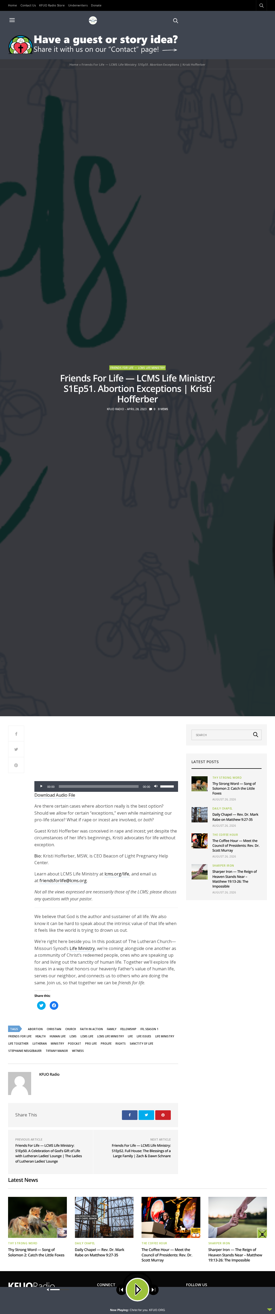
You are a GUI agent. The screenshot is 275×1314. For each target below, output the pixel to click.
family (111, 1029)
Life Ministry (82, 948)
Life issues (144, 1036)
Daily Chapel (222, 808)
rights (120, 1043)
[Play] (41, 786)
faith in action (91, 1029)
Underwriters (78, 5)
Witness (78, 1051)
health (40, 1036)
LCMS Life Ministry (110, 1036)
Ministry (57, 1043)
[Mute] (156, 786)
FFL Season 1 (149, 1029)
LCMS (73, 1036)
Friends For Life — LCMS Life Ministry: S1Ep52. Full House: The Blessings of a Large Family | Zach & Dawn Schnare (141, 1150)
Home (12, 5)
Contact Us (28, 5)
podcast (74, 1043)
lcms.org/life (116, 874)
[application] (106, 786)
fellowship (128, 1029)
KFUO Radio (115, 409)
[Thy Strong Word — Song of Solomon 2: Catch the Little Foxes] (199, 783)
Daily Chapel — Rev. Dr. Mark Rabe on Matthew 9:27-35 (235, 817)
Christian (54, 1029)
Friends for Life (19, 1036)
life (130, 1036)
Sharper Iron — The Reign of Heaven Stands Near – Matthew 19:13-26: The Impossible (234, 879)
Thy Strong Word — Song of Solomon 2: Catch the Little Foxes (234, 788)
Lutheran (39, 1043)
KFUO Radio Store (52, 5)
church (70, 1029)
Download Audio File (54, 795)
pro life (91, 1043)
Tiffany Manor (57, 1051)
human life (58, 1036)
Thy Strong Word (227, 777)
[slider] (167, 786)
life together (18, 1043)
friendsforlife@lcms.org (63, 881)
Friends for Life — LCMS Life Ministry (137, 368)
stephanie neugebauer (25, 1051)
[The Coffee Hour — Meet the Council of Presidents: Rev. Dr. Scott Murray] (199, 840)
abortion (35, 1029)
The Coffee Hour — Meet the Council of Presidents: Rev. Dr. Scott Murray (235, 845)
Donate (96, 5)
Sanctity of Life (141, 1043)
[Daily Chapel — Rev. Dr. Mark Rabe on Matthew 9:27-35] (199, 814)
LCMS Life (87, 1036)
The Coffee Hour (225, 834)
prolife (106, 1043)
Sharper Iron (223, 865)
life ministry (164, 1036)
